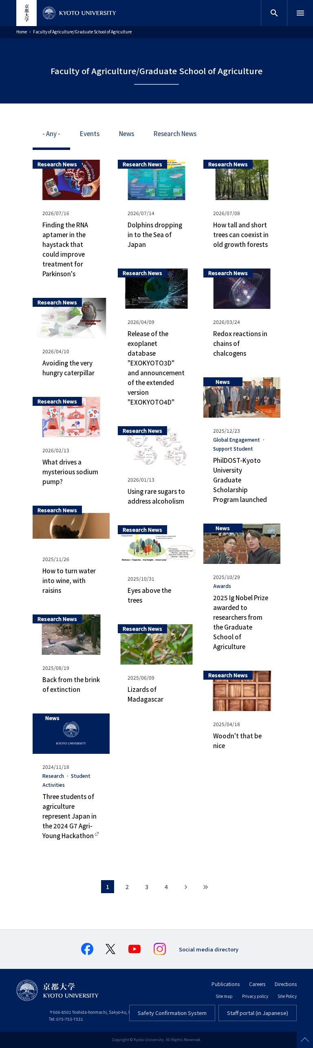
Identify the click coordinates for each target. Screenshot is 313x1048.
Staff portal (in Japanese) (257, 1013)
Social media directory (208, 949)
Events (89, 133)
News (126, 133)
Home (21, 32)
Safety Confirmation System (172, 1013)
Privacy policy (255, 996)
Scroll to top (305, 1040)
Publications (226, 983)
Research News (175, 133)
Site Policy (287, 996)
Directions (286, 983)
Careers (257, 983)
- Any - (51, 133)
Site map (224, 996)
